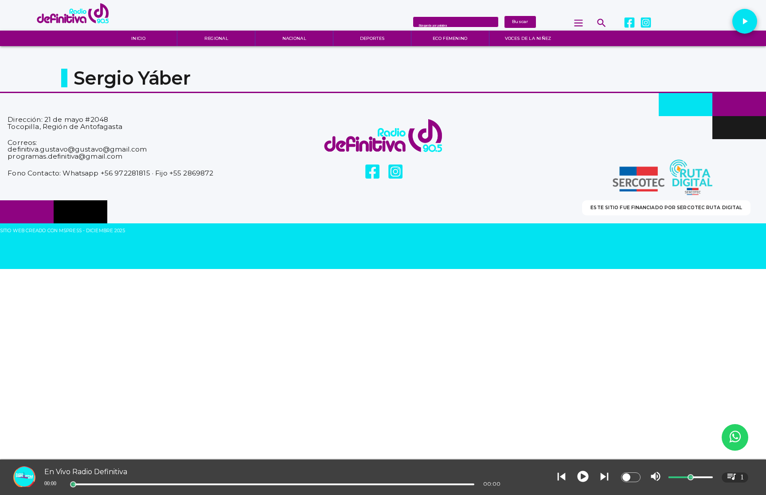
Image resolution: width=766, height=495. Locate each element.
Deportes (372, 38)
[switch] (631, 477)
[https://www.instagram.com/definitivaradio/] (646, 23)
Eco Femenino (450, 38)
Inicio (138, 38)
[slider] (73, 484)
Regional (216, 38)
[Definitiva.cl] (601, 23)
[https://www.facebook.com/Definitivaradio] (629, 23)
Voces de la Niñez (528, 38)
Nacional (294, 38)
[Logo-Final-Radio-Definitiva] (73, 28)
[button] (744, 21)
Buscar (520, 21)
